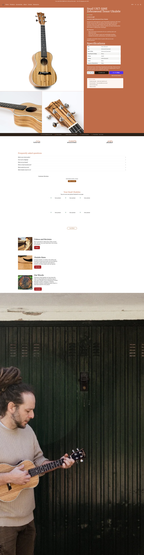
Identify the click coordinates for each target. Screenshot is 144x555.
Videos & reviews (92, 86)
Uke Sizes (37, 267)
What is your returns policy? (24, 157)
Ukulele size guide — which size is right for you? (98, 81)
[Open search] (135, 4)
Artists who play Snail (93, 84)
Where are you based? (23, 162)
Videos (37, 247)
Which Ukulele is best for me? (24, 169)
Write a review (72, 181)
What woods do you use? (23, 167)
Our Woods (37, 289)
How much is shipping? (23, 159)
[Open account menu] (138, 4)
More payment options (116, 75)
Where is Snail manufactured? (24, 164)
